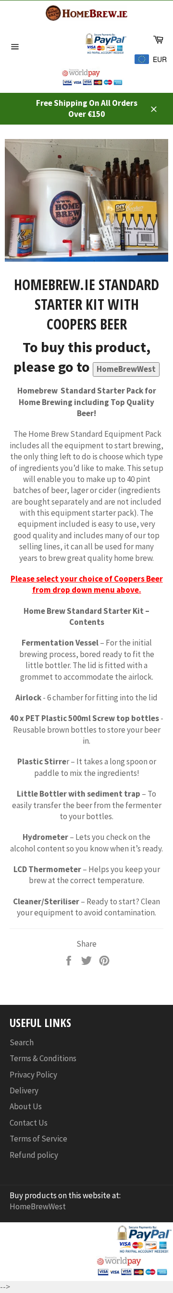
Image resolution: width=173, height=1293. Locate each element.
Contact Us (29, 1122)
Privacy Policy (33, 1074)
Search (22, 1042)
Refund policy (34, 1155)
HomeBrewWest (126, 369)
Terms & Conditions (43, 1058)
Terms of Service (38, 1138)
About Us (26, 1106)
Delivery (24, 1090)
